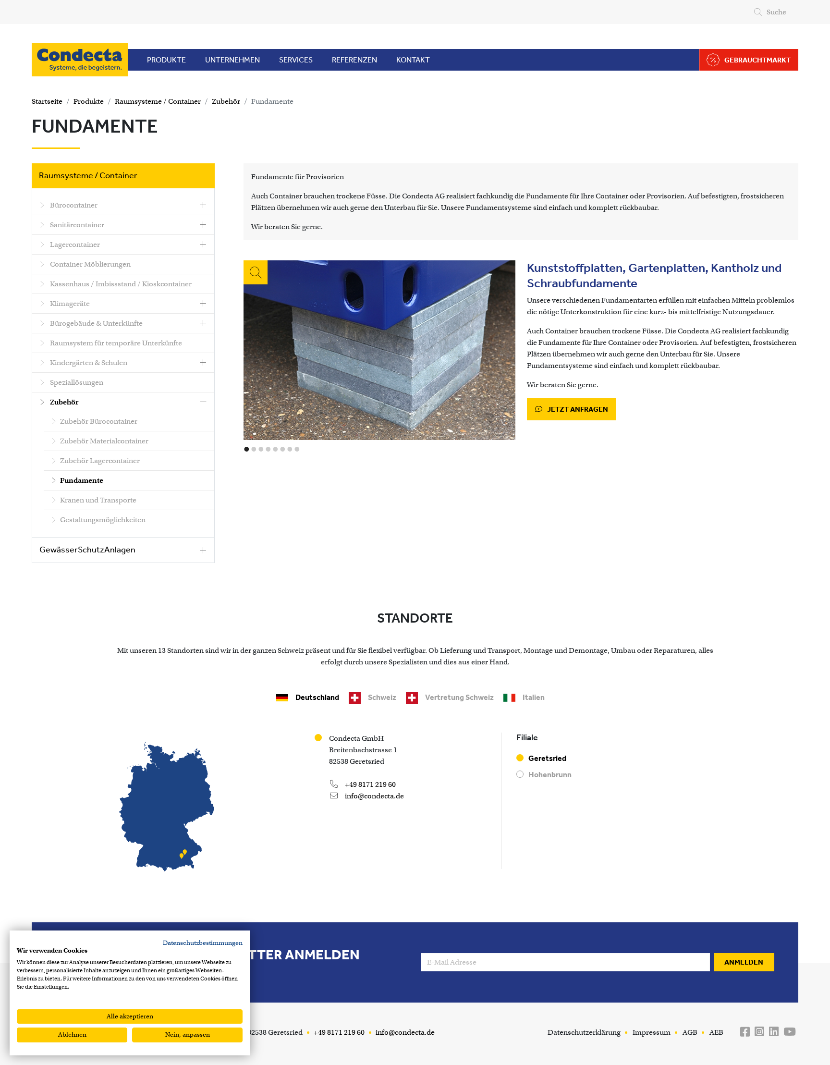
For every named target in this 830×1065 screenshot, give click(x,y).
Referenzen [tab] (354, 59)
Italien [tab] (534, 697)
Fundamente (272, 101)
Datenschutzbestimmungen (203, 943)
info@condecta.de (373, 796)
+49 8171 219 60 (369, 784)
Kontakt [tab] (413, 59)
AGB (690, 1032)
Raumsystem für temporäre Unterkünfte (115, 343)
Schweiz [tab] (382, 697)
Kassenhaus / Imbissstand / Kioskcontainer (120, 284)
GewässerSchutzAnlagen (87, 549)
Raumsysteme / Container (158, 101)
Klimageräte (69, 303)
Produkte (88, 101)
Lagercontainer (74, 244)
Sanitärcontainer (76, 224)
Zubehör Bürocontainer (98, 421)
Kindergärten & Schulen (88, 362)
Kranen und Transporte (98, 500)
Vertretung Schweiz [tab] (459, 697)
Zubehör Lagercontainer (100, 460)
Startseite (47, 101)
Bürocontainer (73, 205)
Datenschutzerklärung (584, 1032)
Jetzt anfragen (577, 409)
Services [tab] (296, 59)
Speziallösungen (76, 382)
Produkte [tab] (166, 59)
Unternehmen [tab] (232, 59)
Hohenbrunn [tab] (550, 774)
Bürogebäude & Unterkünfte (96, 323)
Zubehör (226, 101)
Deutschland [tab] (317, 697)
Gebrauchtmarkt (757, 60)
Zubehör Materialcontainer (104, 441)
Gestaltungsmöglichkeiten (103, 519)
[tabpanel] (415, 805)
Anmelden (743, 962)
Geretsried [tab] (547, 758)
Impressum (652, 1032)
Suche (776, 12)
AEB (716, 1032)
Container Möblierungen (90, 264)
